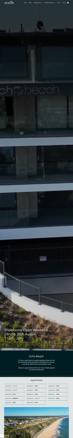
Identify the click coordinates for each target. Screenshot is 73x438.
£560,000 (15, 390)
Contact (64, 2)
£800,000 (37, 398)
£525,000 (15, 386)
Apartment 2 (8, 390)
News (58, 2)
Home (25, 2)
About (30, 2)
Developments (37, 2)
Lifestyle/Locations (49, 2)
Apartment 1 (8, 386)
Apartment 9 (30, 398)
